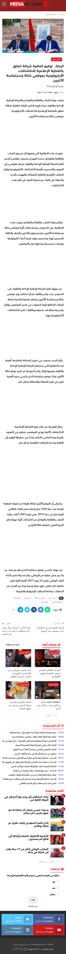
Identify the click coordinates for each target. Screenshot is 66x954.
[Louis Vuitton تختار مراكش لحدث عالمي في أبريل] (47, 690)
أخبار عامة (54, 652)
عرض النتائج (33, 906)
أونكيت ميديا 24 (40, 598)
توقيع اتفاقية (45, 602)
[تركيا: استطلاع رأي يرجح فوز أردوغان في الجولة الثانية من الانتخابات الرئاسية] (57, 800)
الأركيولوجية (27, 598)
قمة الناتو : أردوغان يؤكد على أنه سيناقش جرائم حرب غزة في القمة (16, 630)
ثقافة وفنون (56, 59)
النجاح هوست (31, 949)
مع (54, 881)
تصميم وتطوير (48, 949)
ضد (53, 888)
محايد (52, 894)
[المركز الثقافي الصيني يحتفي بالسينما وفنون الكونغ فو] (47, 658)
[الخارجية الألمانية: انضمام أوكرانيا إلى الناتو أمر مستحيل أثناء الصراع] (57, 840)
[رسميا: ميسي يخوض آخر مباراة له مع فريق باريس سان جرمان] (57, 813)
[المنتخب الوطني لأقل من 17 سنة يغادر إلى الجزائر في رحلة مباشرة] (57, 853)
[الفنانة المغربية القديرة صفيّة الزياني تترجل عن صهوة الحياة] (18, 690)
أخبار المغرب (52, 598)
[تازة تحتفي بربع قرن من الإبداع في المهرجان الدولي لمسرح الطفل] (18, 658)
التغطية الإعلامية (57, 602)
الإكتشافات (16, 598)
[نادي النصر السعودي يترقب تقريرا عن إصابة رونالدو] (57, 826)
